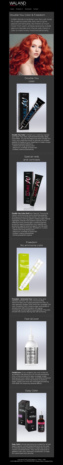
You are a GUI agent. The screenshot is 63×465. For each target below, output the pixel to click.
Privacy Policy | (40, 461)
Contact (35, 9)
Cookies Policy (49, 461)
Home (12, 9)
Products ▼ (19, 9)
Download (28, 9)
